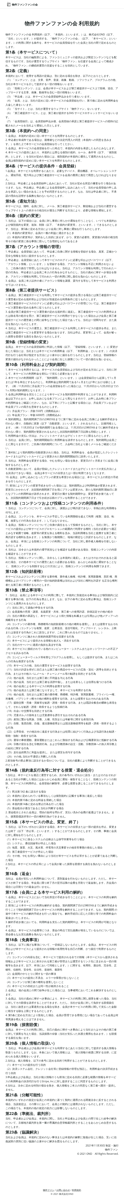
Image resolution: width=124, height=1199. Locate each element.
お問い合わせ (63, 1190)
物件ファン (48, 1190)
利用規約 (76, 1190)
